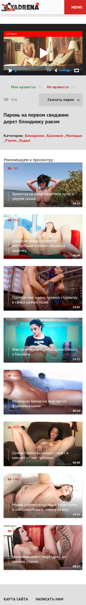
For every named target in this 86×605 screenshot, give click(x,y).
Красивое (55, 135)
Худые (24, 140)
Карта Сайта (16, 599)
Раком (10, 140)
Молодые (74, 135)
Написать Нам (49, 599)
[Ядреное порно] (20, 7)
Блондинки (34, 135)
